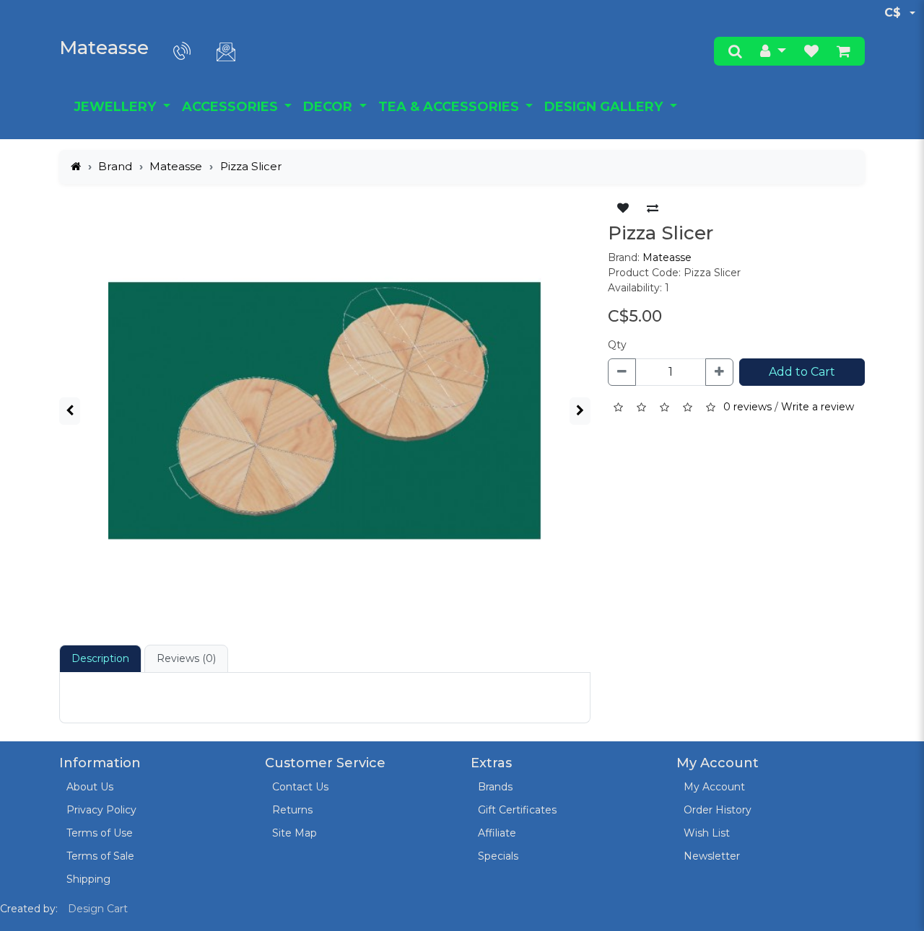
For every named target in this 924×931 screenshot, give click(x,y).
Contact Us (300, 786)
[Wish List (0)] (811, 51)
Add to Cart (802, 372)
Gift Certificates (517, 809)
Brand (115, 166)
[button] (773, 51)
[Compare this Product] (652, 208)
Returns (292, 809)
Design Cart (98, 908)
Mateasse (104, 47)
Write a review (817, 406)
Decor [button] (329, 107)
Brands (495, 786)
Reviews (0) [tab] (186, 658)
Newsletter (712, 856)
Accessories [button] (232, 107)
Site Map (294, 832)
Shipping (88, 879)
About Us (89, 786)
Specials (498, 856)
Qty (617, 344)
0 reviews (747, 406)
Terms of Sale (100, 856)
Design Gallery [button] (605, 107)
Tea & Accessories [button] (450, 107)
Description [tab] (100, 658)
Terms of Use (99, 832)
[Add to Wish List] (623, 208)
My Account (714, 786)
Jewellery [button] (117, 107)
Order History (717, 809)
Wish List (707, 832)
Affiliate (497, 832)
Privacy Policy (101, 809)
